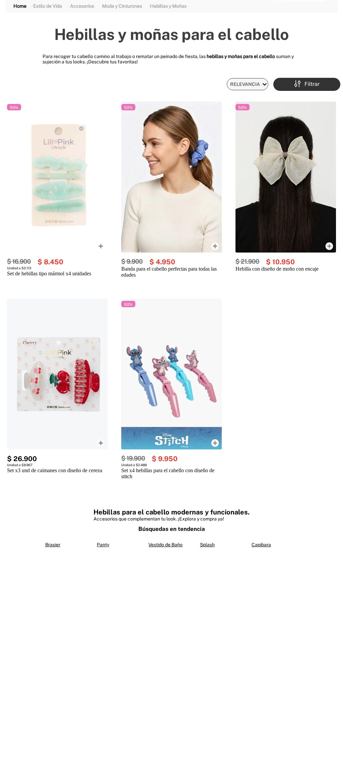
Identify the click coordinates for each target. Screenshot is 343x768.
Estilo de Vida (47, 6)
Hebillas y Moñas (168, 6)
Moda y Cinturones (122, 6)
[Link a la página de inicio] (20, 6)
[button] (307, 84)
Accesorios (82, 6)
